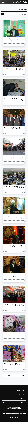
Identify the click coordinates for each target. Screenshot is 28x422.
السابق (22, 375)
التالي (5, 375)
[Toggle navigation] (3, 2)
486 (9, 375)
